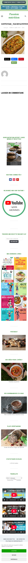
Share (15, 59)
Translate (18, 480)
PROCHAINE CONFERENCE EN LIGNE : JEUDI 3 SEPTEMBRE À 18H (14, 7)
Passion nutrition (14, 15)
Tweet (8, 59)
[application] (14, 494)
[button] (2, 16)
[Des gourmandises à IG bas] (14, 397)
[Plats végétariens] (14, 430)
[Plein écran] (23, 500)
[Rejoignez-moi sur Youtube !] (14, 194)
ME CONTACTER (21, 539)
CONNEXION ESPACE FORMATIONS (14, 2)
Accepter (14, 551)
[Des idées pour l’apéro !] (14, 364)
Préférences (14, 559)
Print (15, 62)
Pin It (22, 59)
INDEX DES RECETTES (9, 539)
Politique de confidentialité (14, 541)
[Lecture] (4, 500)
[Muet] (21, 500)
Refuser (14, 555)
